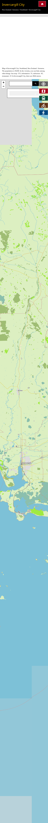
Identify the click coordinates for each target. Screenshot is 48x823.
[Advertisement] (24, 41)
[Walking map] (43, 112)
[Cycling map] (43, 105)
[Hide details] (35, 94)
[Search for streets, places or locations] (35, 83)
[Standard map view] (43, 90)
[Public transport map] (43, 98)
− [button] (3, 86)
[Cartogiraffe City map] (42, 4)
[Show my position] (43, 83)
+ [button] (3, 82)
